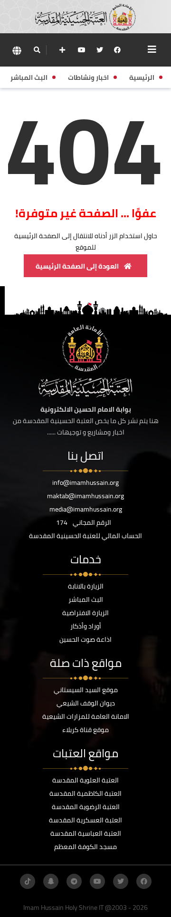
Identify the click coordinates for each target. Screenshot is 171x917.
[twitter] (100, 50)
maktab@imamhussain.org (85, 496)
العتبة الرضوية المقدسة (86, 807)
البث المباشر (85, 599)
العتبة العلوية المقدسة (85, 780)
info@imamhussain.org (85, 482)
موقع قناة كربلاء (85, 730)
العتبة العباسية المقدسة (85, 833)
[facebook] (117, 50)
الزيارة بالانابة (86, 586)
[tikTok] (27, 881)
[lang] (16, 50)
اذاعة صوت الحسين (85, 639)
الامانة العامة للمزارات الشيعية (85, 716)
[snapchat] (50, 881)
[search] (37, 50)
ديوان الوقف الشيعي (86, 703)
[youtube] (81, 50)
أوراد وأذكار (85, 626)
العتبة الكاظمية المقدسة (85, 793)
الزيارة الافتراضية (85, 613)
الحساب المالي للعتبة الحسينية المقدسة (85, 536)
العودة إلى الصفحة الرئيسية (78, 266)
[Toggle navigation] (152, 49)
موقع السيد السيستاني (86, 690)
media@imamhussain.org (85, 509)
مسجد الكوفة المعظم (85, 846)
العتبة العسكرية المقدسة (85, 820)
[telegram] (74, 881)
